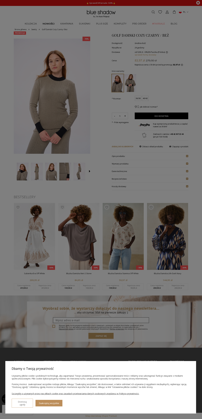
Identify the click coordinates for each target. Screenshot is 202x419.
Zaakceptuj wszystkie (49, 403)
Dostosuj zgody (22, 403)
